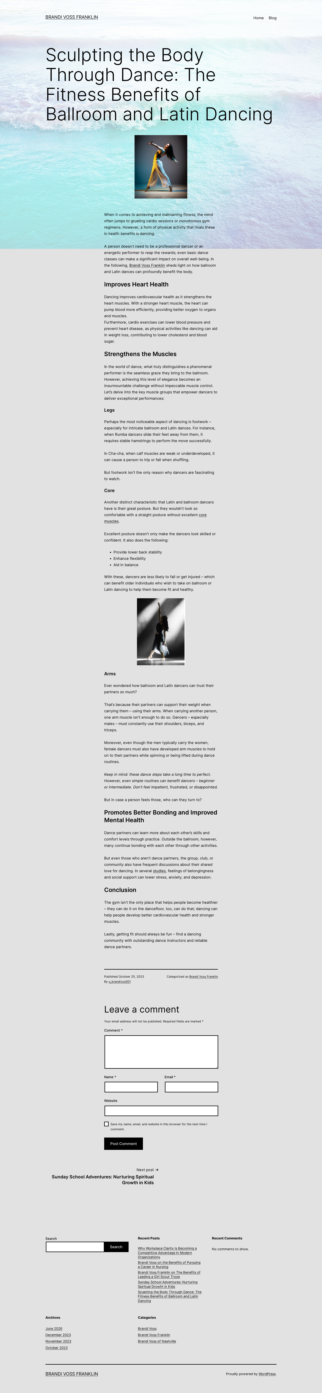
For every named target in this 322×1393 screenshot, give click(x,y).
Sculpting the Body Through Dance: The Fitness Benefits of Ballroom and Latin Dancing (169, 1296)
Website (110, 1101)
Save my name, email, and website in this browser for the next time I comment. (159, 1126)
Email (170, 1077)
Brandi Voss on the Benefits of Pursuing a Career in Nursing (169, 1265)
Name (110, 1077)
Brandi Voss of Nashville (157, 1341)
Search (51, 1239)
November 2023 (58, 1341)
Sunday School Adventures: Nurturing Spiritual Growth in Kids (168, 1284)
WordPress (267, 1374)
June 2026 (53, 1328)
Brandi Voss (147, 1328)
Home (258, 18)
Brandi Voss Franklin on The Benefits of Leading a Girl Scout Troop (169, 1274)
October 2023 (56, 1348)
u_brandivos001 (120, 981)
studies (159, 871)
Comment (113, 1030)
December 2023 (58, 1335)
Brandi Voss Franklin (71, 17)
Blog (273, 18)
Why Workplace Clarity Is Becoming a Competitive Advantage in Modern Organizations (167, 1252)
